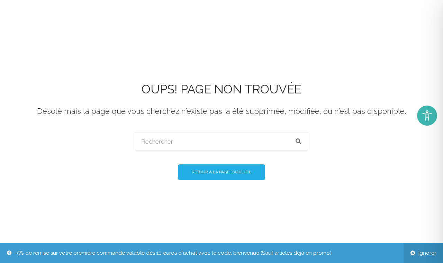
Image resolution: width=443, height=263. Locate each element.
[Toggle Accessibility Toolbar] (427, 115)
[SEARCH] (299, 141)
